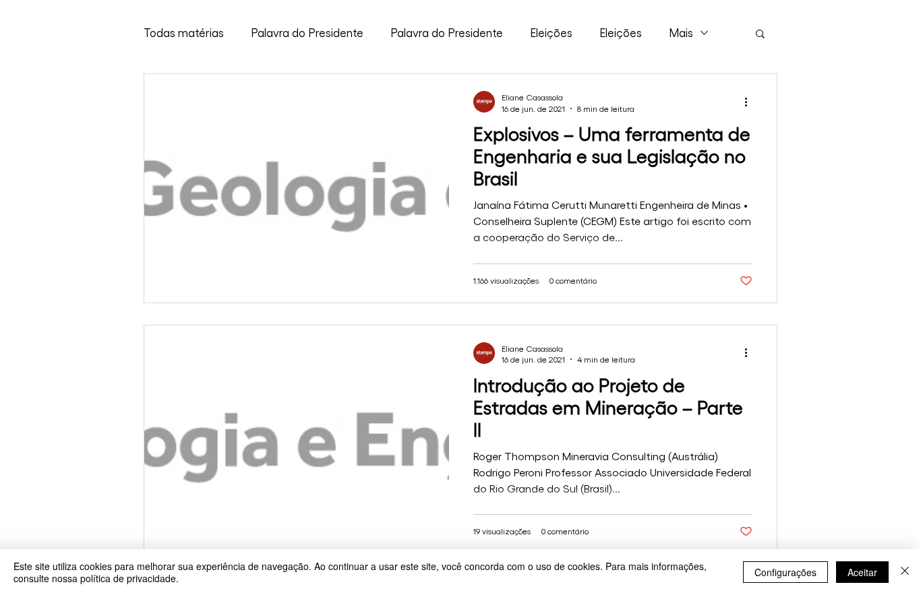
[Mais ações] (750, 102)
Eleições (551, 32)
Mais (681, 32)
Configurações (785, 572)
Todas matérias (184, 32)
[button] (760, 35)
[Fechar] (905, 572)
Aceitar (862, 572)
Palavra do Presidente (307, 32)
